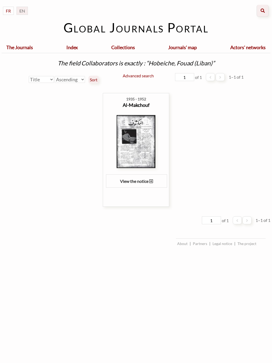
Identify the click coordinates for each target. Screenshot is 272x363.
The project (246, 243)
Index (72, 47)
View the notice (134, 181)
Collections (123, 47)
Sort (93, 80)
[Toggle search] (263, 11)
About (182, 243)
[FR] (8, 5)
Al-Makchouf (136, 105)
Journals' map (182, 47)
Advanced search (138, 75)
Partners (200, 243)
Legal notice (222, 243)
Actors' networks (248, 47)
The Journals (19, 47)
